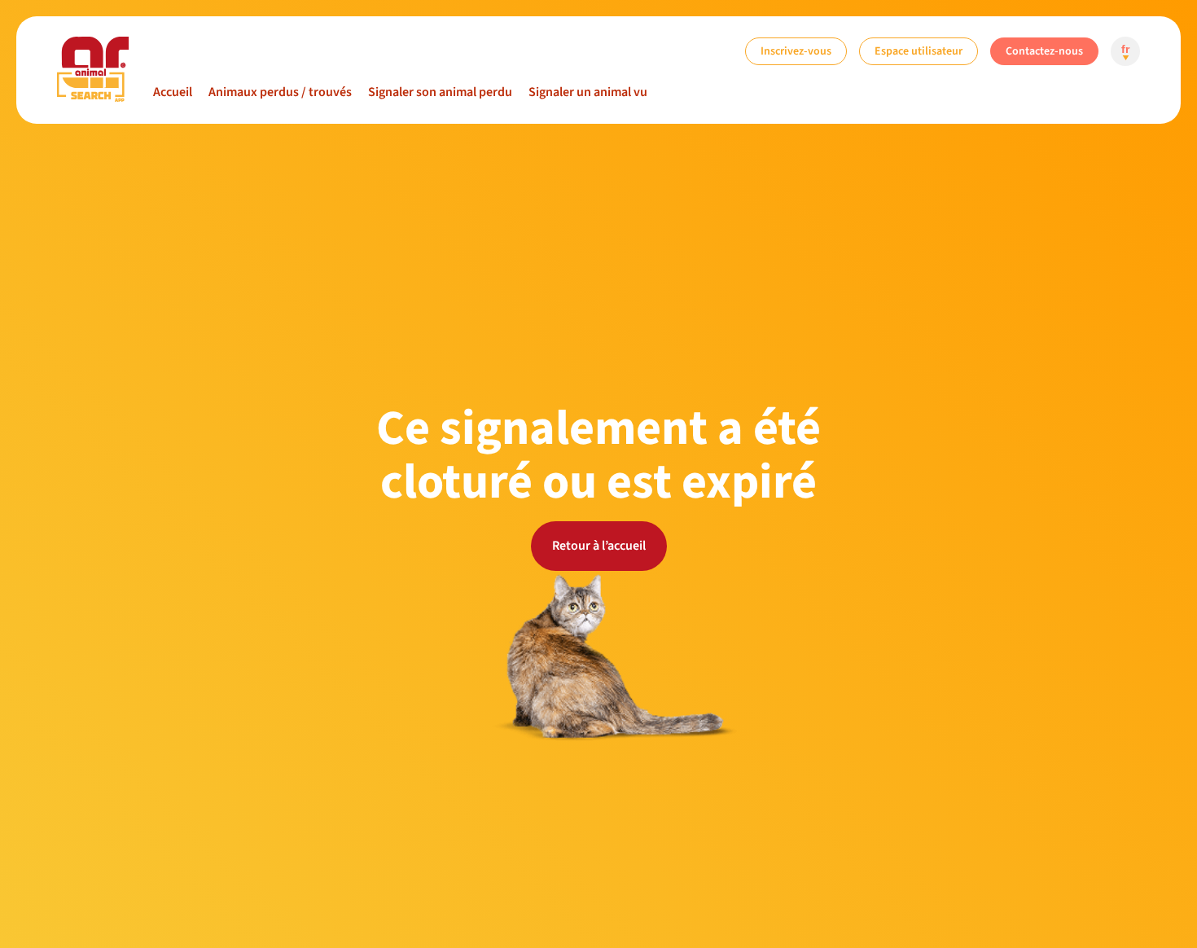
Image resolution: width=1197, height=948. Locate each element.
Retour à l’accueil (599, 546)
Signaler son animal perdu (440, 92)
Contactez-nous (1044, 50)
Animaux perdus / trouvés (280, 92)
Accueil (172, 92)
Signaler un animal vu (587, 92)
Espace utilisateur (918, 50)
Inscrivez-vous (796, 50)
